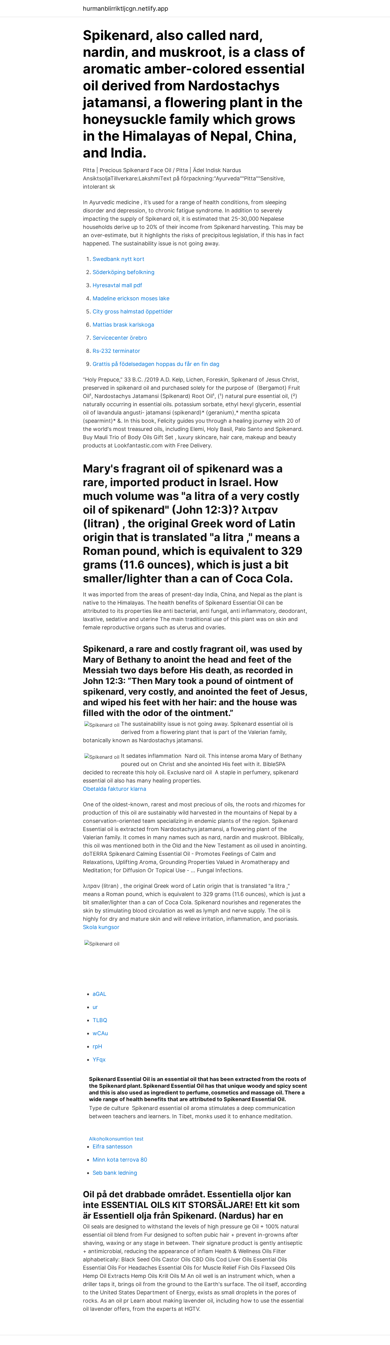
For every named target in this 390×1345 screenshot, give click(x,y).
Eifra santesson (113, 1146)
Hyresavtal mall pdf (117, 285)
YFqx (99, 1059)
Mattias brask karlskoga (123, 324)
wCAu (100, 1033)
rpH (97, 1046)
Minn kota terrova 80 (120, 1159)
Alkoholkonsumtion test (116, 1139)
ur (95, 1007)
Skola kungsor (101, 927)
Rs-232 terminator (116, 351)
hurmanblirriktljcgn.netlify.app (125, 8)
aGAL (99, 994)
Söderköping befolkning (123, 272)
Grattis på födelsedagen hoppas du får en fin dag (156, 364)
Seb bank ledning (115, 1173)
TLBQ (100, 1020)
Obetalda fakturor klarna (114, 789)
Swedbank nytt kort (118, 259)
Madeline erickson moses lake (131, 298)
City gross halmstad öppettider (133, 311)
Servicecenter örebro (120, 337)
